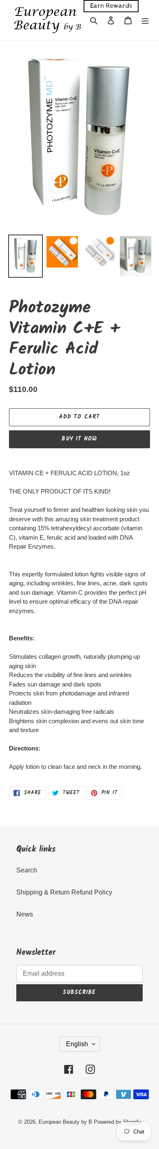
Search (26, 870)
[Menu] (145, 20)
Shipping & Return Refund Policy (64, 892)
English (77, 1044)
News (24, 914)
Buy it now (79, 438)
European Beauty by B (65, 1122)
